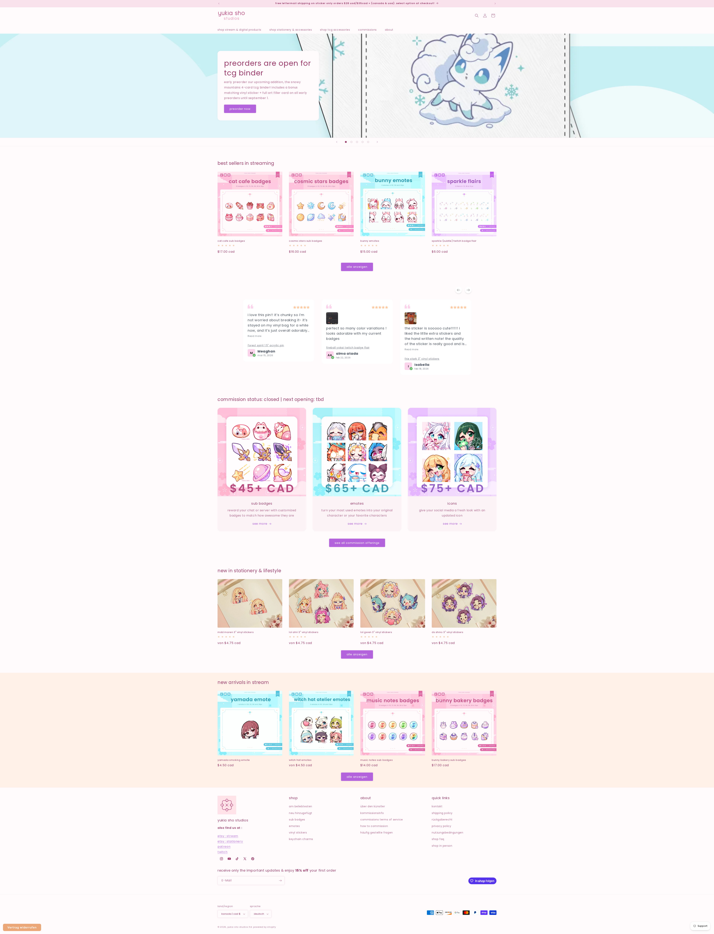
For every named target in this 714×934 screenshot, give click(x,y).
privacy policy (441, 826)
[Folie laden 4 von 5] (362, 142)
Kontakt (437, 806)
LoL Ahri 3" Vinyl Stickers (304, 632)
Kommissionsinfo (372, 813)
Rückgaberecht (442, 819)
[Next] (468, 290)
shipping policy (442, 813)
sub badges (297, 819)
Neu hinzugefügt (300, 813)
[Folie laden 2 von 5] (351, 142)
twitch (223, 852)
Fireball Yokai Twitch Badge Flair (269, 347)
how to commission (374, 826)
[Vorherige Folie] (337, 142)
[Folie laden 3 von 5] (357, 142)
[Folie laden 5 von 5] (368, 142)
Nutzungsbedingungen (447, 832)
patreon (224, 846)
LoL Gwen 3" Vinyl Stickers (376, 632)
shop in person (442, 846)
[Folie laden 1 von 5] (346, 142)
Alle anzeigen (357, 267)
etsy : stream (228, 836)
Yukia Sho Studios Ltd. (240, 926)
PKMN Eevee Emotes (419, 329)
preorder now (240, 109)
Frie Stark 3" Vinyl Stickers (343, 359)
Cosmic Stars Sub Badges (305, 241)
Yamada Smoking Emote (234, 760)
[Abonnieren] (280, 880)
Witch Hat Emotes (300, 760)
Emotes (294, 826)
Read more (333, 349)
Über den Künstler (372, 806)
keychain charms (301, 839)
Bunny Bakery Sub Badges (449, 760)
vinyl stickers (298, 832)
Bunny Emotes (369, 241)
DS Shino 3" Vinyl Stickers (447, 632)
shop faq (438, 839)
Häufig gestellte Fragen (376, 832)
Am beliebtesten (300, 806)
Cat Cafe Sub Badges (231, 241)
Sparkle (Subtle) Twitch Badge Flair (454, 241)
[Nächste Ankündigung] (495, 3)
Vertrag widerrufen (22, 927)
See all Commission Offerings (357, 543)
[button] (241, 30)
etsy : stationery (230, 841)
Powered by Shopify (264, 926)
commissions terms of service (381, 819)
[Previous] (458, 290)
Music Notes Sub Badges (376, 760)
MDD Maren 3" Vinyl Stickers (236, 632)
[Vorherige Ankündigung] (219, 3)
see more (260, 524)
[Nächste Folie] (377, 142)
